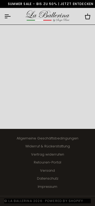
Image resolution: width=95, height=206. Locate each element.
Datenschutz (47, 178)
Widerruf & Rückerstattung (47, 146)
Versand (47, 170)
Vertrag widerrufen (47, 154)
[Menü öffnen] (12, 16)
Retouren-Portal (47, 162)
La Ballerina (20, 201)
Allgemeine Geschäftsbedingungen (47, 138)
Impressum (47, 186)
